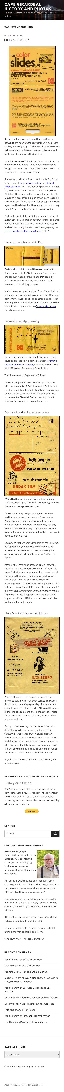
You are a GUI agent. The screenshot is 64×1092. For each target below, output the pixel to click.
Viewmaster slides (46, 306)
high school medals (31, 183)
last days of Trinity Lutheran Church (23, 231)
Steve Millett (11, 965)
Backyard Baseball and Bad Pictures (40, 997)
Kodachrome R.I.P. (16, 40)
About (7, 1084)
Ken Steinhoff (11, 959)
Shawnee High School (24, 1010)
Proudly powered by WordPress (28, 1084)
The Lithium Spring (37, 971)
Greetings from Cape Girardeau (37, 1003)
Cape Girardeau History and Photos (28, 6)
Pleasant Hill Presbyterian (36, 1016)
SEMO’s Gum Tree (32, 959)
